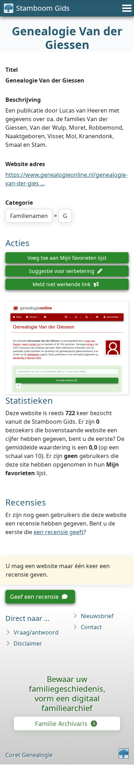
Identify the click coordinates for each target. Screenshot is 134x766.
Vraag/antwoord (36, 632)
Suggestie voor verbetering (62, 271)
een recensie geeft (59, 532)
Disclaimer (28, 643)
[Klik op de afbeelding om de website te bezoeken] (67, 348)
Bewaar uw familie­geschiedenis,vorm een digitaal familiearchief (67, 693)
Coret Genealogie (29, 755)
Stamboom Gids (43, 8)
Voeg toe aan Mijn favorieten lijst (67, 257)
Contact (91, 627)
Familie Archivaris (62, 723)
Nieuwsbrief (97, 616)
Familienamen (29, 216)
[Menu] (126, 8)
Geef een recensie (35, 597)
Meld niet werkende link (62, 284)
